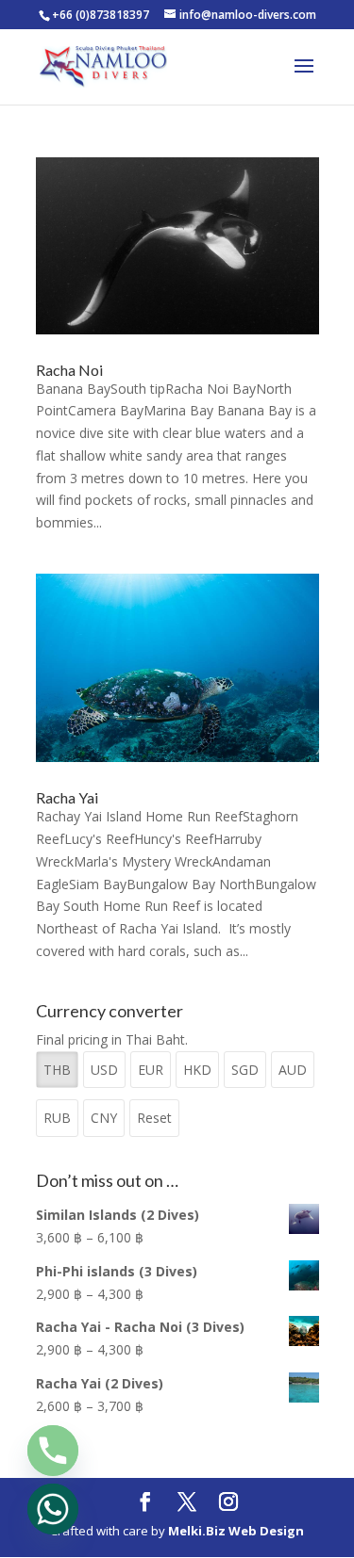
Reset (154, 1118)
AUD (292, 1070)
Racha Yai (67, 797)
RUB (57, 1118)
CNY (104, 1118)
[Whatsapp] (52, 1509)
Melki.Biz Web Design (236, 1530)
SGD (245, 1070)
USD (104, 1070)
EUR (150, 1070)
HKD (197, 1070)
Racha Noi (69, 370)
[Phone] (52, 1450)
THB (57, 1070)
